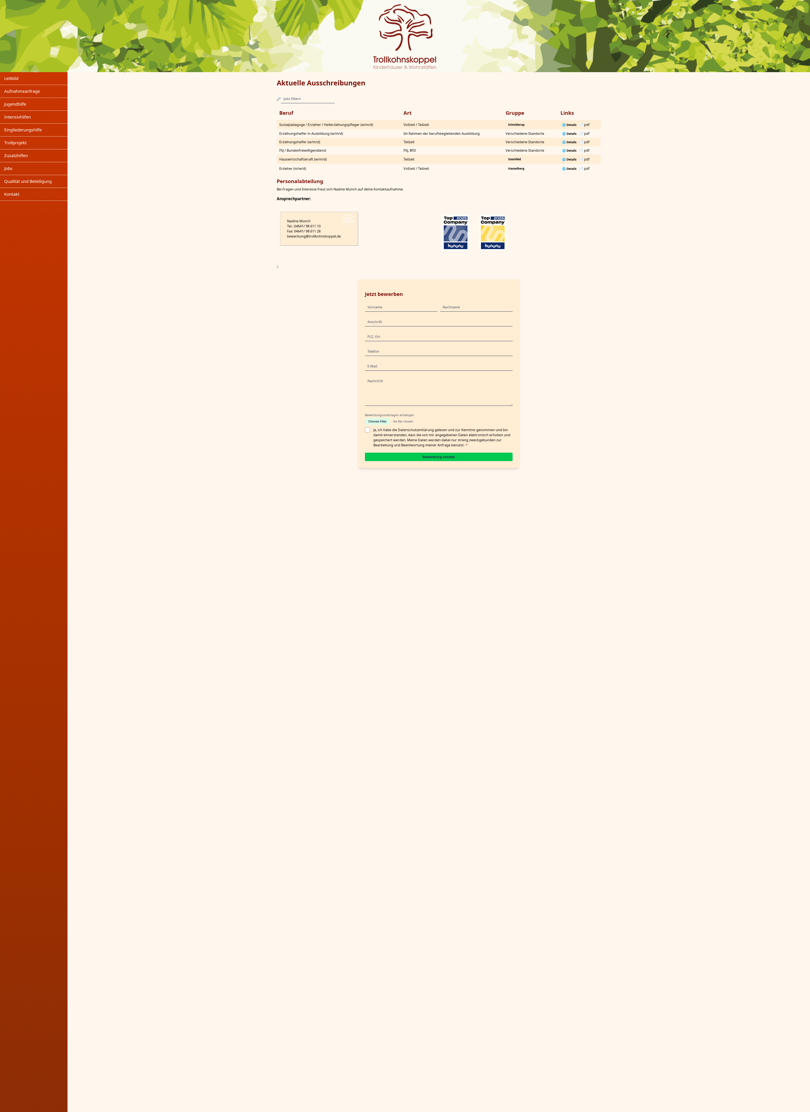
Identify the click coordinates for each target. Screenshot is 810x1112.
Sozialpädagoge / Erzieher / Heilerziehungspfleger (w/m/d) (326, 124)
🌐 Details (569, 125)
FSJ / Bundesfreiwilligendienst (302, 150)
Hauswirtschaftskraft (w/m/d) (303, 159)
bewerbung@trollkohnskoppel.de (314, 236)
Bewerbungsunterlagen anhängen (389, 415)
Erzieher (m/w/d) (292, 168)
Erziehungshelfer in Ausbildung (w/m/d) (311, 133)
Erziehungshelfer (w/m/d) (299, 142)
